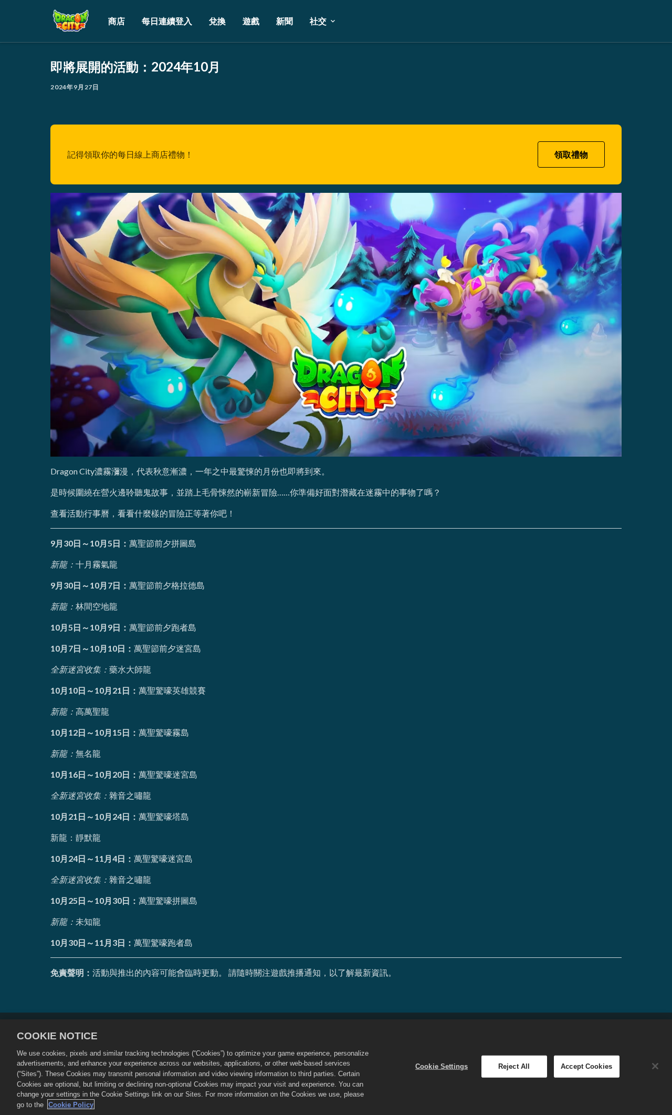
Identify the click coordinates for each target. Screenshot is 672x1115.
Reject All (514, 1066)
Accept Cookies (586, 1066)
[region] (336, 1067)
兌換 (217, 21)
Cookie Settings (441, 1066)
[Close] (655, 1066)
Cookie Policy (70, 1104)
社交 (318, 21)
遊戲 (251, 21)
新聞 (284, 21)
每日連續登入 (167, 21)
